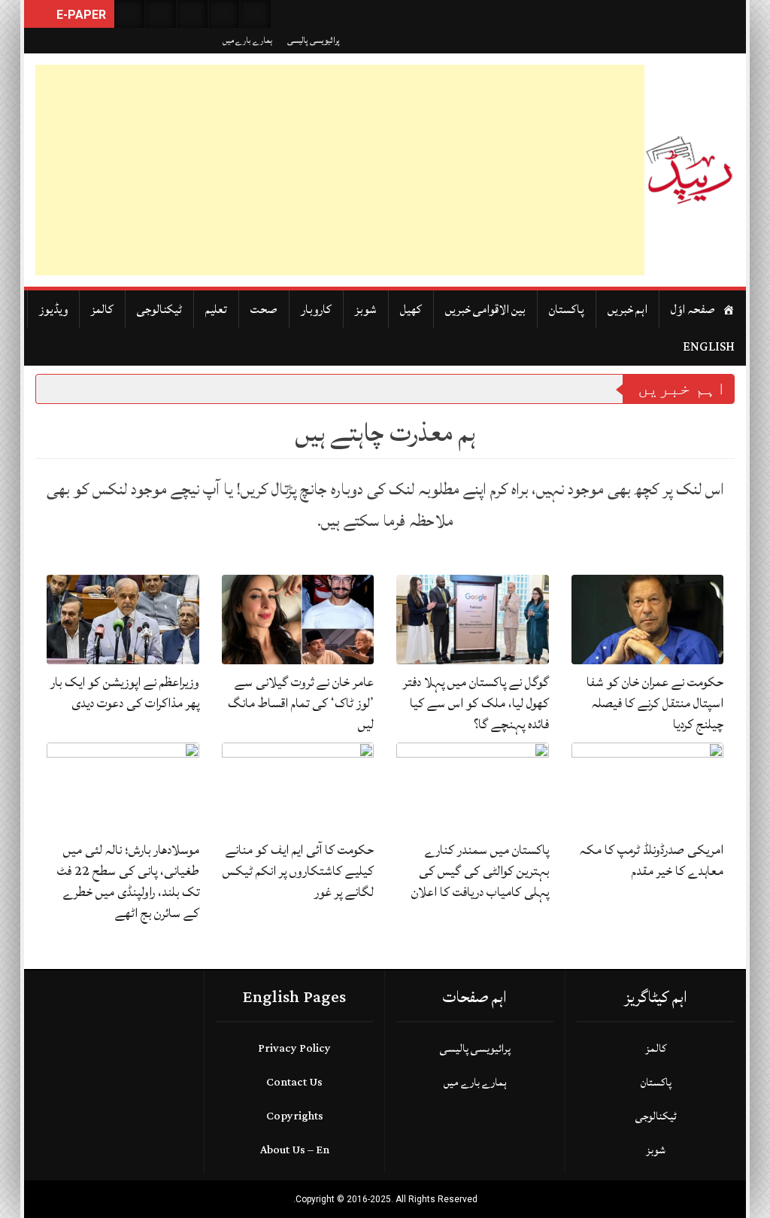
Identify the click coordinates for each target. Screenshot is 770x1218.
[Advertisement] (339, 170)
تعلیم (216, 309)
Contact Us (294, 1082)
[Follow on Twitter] (192, 14)
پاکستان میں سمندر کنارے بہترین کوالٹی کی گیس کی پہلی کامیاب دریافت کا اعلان (480, 871)
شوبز (366, 309)
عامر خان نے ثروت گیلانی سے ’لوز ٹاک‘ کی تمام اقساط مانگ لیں (301, 703)
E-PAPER (79, 15)
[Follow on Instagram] (256, 14)
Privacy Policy (294, 1048)
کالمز (102, 309)
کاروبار (316, 309)
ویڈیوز (53, 309)
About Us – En (294, 1150)
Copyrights (294, 1116)
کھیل (411, 309)
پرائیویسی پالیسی (313, 40)
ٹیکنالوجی (159, 309)
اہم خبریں (627, 309)
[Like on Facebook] (161, 14)
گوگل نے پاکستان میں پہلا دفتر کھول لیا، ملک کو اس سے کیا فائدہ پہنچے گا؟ (476, 703)
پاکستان (566, 309)
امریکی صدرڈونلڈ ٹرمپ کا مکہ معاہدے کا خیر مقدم (651, 860)
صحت (263, 309)
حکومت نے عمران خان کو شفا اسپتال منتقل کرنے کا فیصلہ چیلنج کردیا (655, 703)
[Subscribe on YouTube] (224, 14)
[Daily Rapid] (689, 170)
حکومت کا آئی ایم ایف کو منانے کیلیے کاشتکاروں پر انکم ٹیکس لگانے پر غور (298, 871)
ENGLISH (709, 347)
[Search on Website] (129, 14)
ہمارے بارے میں (247, 40)
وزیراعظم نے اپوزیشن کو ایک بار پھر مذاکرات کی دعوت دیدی (124, 692)
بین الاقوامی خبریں (485, 309)
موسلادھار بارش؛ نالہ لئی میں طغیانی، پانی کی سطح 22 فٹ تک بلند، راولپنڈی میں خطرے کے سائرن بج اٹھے (128, 881)
